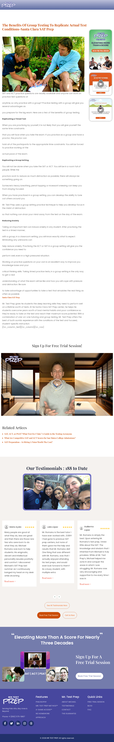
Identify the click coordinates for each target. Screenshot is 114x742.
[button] (100, 84)
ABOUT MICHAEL (69, 702)
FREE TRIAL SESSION (96, 702)
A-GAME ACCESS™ (44, 709)
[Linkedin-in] (18, 723)
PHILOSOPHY (41, 702)
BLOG (90, 705)
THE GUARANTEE (69, 713)
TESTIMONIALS (68, 705)
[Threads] (31, 723)
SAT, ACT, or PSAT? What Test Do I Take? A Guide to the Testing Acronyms (38, 434)
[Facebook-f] (5, 723)
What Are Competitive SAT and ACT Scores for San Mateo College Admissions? (40, 438)
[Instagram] (24, 723)
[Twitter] (11, 723)
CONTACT (66, 709)
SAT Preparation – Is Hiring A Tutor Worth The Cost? (28, 442)
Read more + (10, 581)
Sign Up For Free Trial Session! (57, 345)
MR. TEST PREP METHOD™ (47, 705)
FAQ (89, 709)
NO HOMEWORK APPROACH (43, 715)
